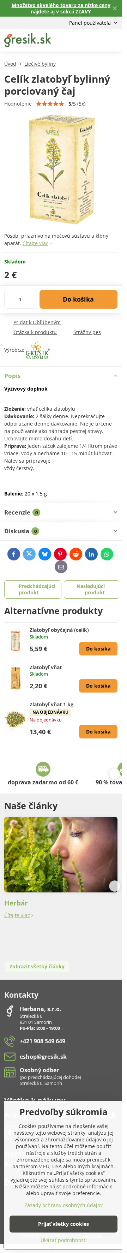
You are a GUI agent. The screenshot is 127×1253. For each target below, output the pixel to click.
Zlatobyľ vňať (46, 667)
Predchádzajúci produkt (37, 589)
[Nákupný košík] (96, 40)
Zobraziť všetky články (37, 966)
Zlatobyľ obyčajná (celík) (59, 629)
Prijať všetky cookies (63, 1224)
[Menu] (113, 40)
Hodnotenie (18, 103)
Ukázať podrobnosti (64, 1240)
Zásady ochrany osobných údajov (63, 1205)
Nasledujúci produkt (91, 589)
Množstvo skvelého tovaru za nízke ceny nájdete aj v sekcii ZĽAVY (61, 8)
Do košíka (78, 299)
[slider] (50, 104)
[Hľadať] (79, 40)
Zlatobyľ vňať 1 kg (51, 704)
